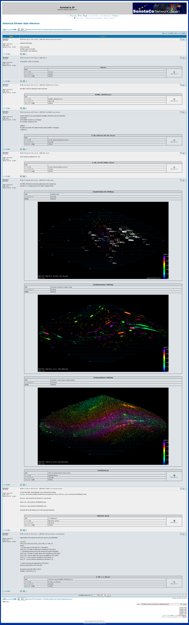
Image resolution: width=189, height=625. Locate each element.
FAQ (80, 15)
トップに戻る (6, 54)
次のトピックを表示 (180, 33)
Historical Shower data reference (21, 23)
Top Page (74, 15)
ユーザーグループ (106, 15)
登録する (116, 15)
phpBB (91, 621)
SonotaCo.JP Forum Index (33, 29)
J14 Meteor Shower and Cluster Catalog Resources (57, 29)
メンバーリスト (94, 15)
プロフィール (79, 18)
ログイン (112, 18)
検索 (86, 15)
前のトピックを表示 (167, 33)
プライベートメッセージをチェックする (97, 18)
